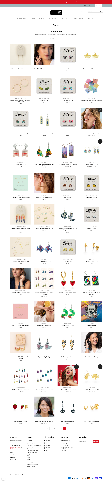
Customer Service (31, 443)
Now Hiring (63, 450)
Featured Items (21, 18)
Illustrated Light (67, 162)
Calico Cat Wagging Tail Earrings (68, 357)
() (98, 5)
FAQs (28, 457)
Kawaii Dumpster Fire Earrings (20, 133)
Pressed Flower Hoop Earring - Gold (44, 228)
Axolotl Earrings (68, 133)
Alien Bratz (91, 323)
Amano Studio (91, 66)
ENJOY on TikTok (65, 445)
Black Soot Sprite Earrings (67, 421)
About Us (29, 440)
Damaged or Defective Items (34, 445)
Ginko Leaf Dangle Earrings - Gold (91, 68)
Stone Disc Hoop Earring (91, 357)
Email (46, 448)
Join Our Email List (31, 455)
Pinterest (47, 443)
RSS (46, 450)
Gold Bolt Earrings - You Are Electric (21, 197)
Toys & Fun (91, 18)
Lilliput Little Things (68, 66)
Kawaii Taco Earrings (91, 197)
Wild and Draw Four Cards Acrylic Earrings (91, 293)
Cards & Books (65, 18)
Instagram (48, 445)
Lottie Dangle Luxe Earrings (44, 325)
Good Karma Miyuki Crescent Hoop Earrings (20, 357)
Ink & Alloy (91, 131)
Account (91, 5)
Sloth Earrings (67, 197)
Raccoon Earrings (91, 228)
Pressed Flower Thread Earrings (20, 261)
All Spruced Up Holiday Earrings (68, 389)
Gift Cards (72, 11)
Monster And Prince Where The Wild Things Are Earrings (68, 229)
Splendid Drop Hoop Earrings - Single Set (91, 100)
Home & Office (78, 18)
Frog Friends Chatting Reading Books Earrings (44, 165)
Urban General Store (24, 474)
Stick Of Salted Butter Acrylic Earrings (44, 133)
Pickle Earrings (44, 100)
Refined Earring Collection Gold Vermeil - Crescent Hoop (20, 101)
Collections (55, 28)
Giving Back (30, 461)
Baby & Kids (52, 18)
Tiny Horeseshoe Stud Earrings (91, 421)
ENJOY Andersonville (15, 447)
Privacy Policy (30, 462)
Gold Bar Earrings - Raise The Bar (20, 325)
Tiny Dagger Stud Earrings (91, 261)
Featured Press (31, 442)
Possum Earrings (67, 68)
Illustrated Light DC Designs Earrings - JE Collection (44, 293)
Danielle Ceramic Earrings (91, 164)
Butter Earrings (68, 261)
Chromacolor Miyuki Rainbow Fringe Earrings (21, 229)
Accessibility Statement (32, 464)
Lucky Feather (91, 98)
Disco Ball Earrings (91, 325)
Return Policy (30, 447)
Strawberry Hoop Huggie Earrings (67, 292)
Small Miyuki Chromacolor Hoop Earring (44, 68)
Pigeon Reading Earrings (44, 357)
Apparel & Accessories (37, 18)
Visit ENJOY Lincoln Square (67, 448)
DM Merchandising (67, 387)
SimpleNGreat (44, 131)
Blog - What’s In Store (32, 450)
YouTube (47, 447)
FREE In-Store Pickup (66, 442)
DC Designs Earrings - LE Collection (44, 421)
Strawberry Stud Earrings (20, 421)
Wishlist (85, 5)
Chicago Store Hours (66, 440)
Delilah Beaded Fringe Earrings (91, 133)
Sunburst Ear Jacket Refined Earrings (20, 292)
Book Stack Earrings (68, 100)
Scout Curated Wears (20, 66)
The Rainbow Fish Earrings (44, 261)
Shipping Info (30, 454)
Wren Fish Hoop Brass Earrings (44, 197)
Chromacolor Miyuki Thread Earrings (20, 68)
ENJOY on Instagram (66, 443)
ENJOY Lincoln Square (15, 448)
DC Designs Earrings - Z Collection (20, 389)
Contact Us (83, 11)
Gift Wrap (78, 11)
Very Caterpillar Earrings (68, 325)
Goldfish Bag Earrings (20, 164)
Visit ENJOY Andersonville (67, 447)
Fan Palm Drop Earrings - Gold (91, 389)
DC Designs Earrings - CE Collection (68, 164)
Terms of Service (31, 466)
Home (50, 28)
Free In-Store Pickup (32, 452)
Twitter (47, 442)
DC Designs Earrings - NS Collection (44, 389)
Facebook (47, 440)
